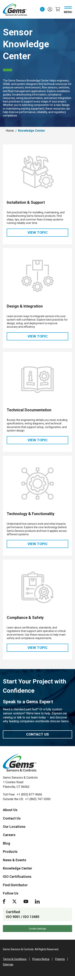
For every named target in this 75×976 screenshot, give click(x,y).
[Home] (19, 762)
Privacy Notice (40, 959)
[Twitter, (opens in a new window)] (14, 901)
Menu (68, 11)
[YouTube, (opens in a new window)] (25, 901)
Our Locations (14, 827)
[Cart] (57, 9)
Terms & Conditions (15, 959)
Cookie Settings (37, 928)
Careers (9, 835)
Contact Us (37, 734)
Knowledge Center (17, 868)
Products (10, 852)
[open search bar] (42, 9)
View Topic (48, 233)
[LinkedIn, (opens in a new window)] (37, 901)
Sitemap (8, 964)
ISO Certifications (17, 877)
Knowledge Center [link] (31, 130)
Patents (60, 959)
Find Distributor (15, 885)
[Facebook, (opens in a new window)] (4, 901)
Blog (6, 843)
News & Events (14, 860)
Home (10, 130)
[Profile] (50, 9)
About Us (10, 810)
